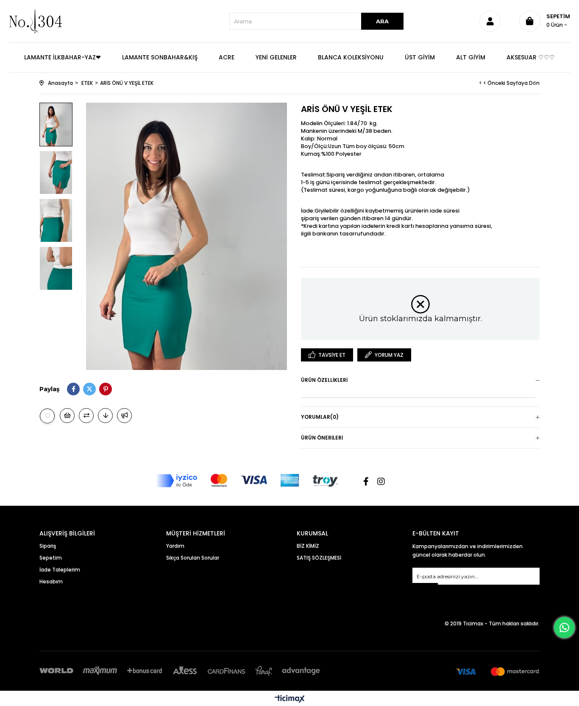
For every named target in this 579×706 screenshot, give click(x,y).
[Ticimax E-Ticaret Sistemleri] (290, 699)
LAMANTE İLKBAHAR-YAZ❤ (62, 57)
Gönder (425, 588)
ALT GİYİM (470, 57)
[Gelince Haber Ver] (124, 415)
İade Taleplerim (59, 569)
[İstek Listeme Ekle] (67, 415)
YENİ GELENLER (276, 57)
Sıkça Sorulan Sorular (192, 557)
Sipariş (47, 545)
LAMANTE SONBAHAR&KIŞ (160, 57)
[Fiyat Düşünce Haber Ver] (105, 415)
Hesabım (51, 581)
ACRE (226, 57)
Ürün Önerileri (322, 437)
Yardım (175, 545)
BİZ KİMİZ (308, 545)
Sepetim (50, 557)
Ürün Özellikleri (324, 380)
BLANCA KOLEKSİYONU (351, 57)
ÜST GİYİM (420, 57)
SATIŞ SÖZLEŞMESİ (319, 557)
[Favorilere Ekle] (47, 416)
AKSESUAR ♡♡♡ (531, 57)
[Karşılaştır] (86, 415)
